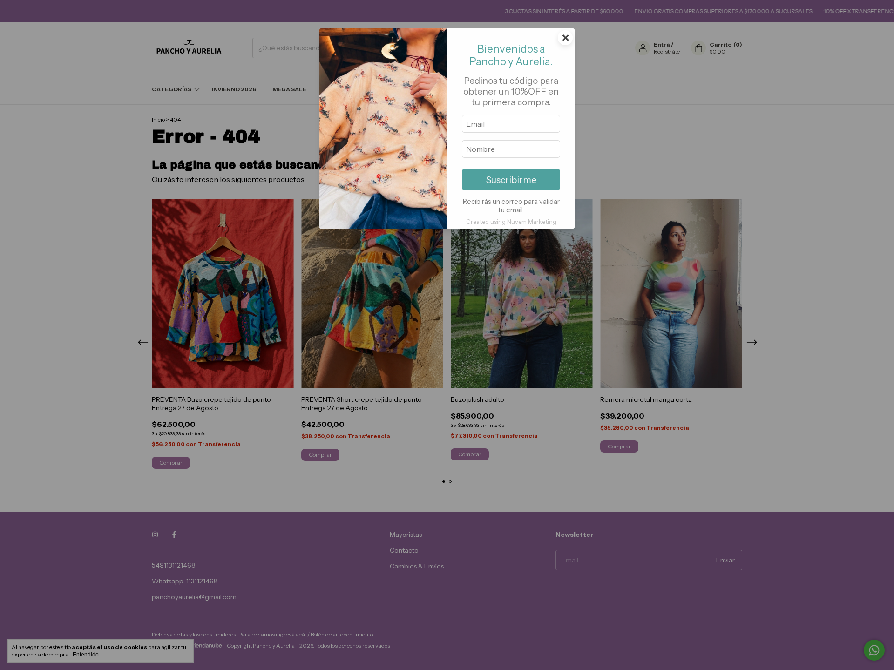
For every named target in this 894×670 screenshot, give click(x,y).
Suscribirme (511, 179)
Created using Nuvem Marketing (511, 221)
